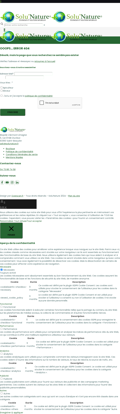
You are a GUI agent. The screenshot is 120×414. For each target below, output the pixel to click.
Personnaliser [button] (6, 221)
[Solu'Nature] (60, 11)
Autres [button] (3, 390)
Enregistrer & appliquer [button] (11, 412)
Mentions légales (14, 157)
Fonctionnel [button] (6, 304)
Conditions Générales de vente (22, 154)
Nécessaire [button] (5, 266)
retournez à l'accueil (44, 61)
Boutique (10, 148)
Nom (2, 77)
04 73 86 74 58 (8, 169)
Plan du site (74, 195)
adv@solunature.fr (9, 143)
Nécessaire (9, 269)
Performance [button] (7, 326)
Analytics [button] (4, 350)
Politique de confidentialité (19, 151)
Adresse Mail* (7, 73)
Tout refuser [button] (20, 221)
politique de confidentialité (39, 95)
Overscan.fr (17, 195)
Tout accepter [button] (34, 221)
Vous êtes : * (6, 82)
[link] (44, 25)
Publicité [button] (4, 375)
